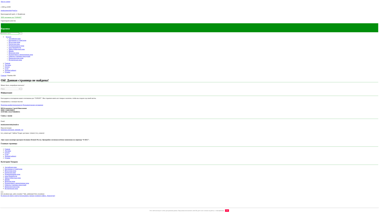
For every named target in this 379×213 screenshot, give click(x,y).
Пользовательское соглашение (33, 105)
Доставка (8, 65)
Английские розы (15, 38)
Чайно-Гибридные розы (17, 49)
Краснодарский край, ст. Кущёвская (13, 14)
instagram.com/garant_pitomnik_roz (12, 130)
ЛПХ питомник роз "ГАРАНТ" (11, 17)
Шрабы (11, 51)
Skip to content (5, 1)
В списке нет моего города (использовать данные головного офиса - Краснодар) (28, 196)
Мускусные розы (14, 42)
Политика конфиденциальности (11, 105)
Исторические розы (15, 60)
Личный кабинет (10, 70)
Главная (7, 63)
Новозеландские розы (16, 58)
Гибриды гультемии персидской (19, 56)
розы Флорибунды (15, 47)
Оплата (7, 67)
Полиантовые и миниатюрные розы (21, 54)
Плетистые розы (14, 44)
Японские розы (14, 53)
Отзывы (7, 72)
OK (227, 210)
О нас (7, 68)
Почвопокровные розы (16, 46)
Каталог (8, 37)
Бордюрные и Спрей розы (17, 40)
